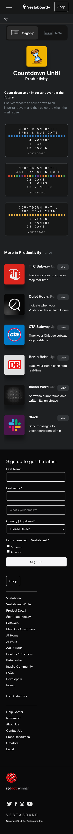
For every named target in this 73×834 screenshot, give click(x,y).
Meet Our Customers (20, 629)
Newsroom (13, 718)
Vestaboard (14, 598)
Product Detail (16, 610)
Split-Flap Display (18, 616)
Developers (14, 679)
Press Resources (18, 736)
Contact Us (14, 730)
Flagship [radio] (28, 33)
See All (48, 253)
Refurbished (14, 660)
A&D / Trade (14, 648)
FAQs (10, 672)
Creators (12, 743)
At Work (11, 641)
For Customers (16, 696)
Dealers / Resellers (19, 654)
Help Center (14, 712)
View (63, 267)
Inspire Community (19, 666)
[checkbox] (36, 549)
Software (12, 623)
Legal (10, 749)
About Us (12, 724)
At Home (12, 635)
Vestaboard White (18, 604)
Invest (10, 685)
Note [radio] (58, 33)
